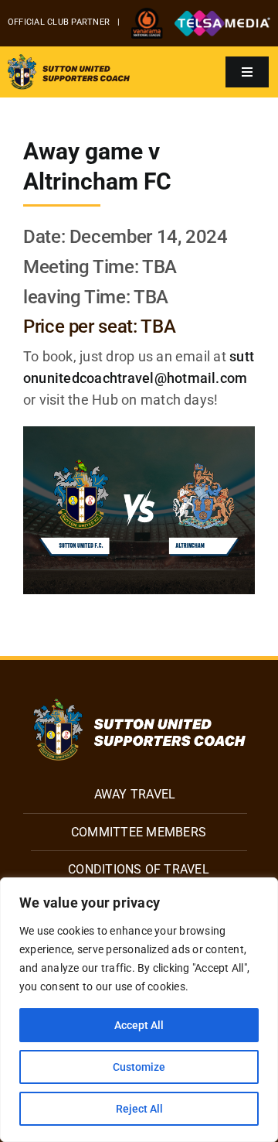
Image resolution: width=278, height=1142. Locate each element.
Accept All (139, 1025)
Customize (139, 1067)
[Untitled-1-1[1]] (222, 16)
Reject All (139, 1109)
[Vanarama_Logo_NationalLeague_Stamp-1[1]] (147, 13)
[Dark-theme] (139, 704)
